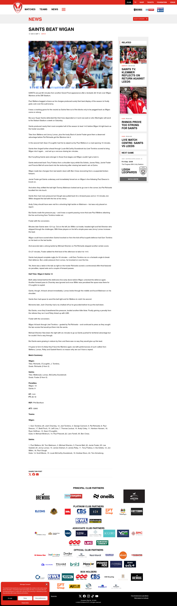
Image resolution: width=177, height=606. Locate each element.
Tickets (150, 2)
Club (129, 2)
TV (135, 2)
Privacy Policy (25, 602)
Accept (10, 598)
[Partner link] (43, 496)
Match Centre (133, 179)
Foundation (162, 2)
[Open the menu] (63, 10)
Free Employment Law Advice (139, 596)
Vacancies (54, 596)
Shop (142, 2)
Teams (43, 9)
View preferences (40, 598)
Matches (30, 9)
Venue (172, 2)
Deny (25, 598)
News (54, 9)
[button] (47, 584)
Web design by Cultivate (141, 598)
